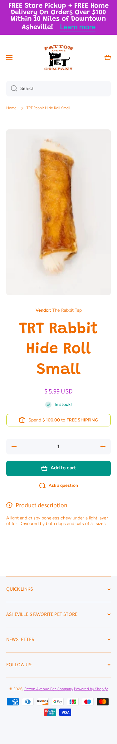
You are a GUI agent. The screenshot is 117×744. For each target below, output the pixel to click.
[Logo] (58, 57)
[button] (108, 57)
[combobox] (58, 88)
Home (11, 108)
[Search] (11, 88)
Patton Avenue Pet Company (48, 689)
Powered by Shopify (91, 689)
